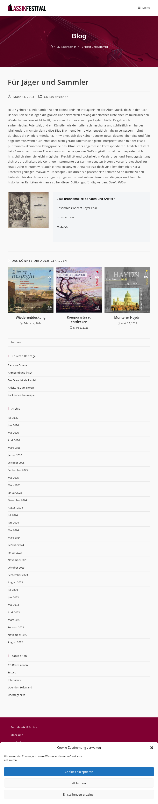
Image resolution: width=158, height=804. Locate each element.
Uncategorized (17, 695)
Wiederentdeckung (30, 317)
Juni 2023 (13, 597)
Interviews (14, 680)
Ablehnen (79, 783)
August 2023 (15, 582)
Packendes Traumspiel (21, 395)
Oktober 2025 (16, 463)
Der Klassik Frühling (24, 727)
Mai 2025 (13, 478)
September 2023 (18, 575)
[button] (152, 748)
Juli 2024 (13, 515)
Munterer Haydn (127, 317)
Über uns (17, 735)
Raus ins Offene (17, 365)
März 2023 (14, 620)
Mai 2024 (13, 530)
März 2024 (14, 537)
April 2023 (14, 612)
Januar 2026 (15, 455)
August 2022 (15, 642)
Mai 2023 (13, 605)
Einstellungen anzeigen (79, 794)
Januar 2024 (15, 552)
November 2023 (17, 560)
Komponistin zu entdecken (79, 319)
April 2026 (14, 440)
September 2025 (18, 470)
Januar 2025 (15, 493)
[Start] (51, 47)
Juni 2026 (13, 425)
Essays (12, 672)
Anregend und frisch (20, 372)
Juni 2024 (13, 522)
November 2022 (17, 635)
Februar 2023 (16, 627)
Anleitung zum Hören (21, 387)
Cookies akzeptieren (79, 772)
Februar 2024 (16, 545)
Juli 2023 (13, 590)
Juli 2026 (13, 418)
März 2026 (14, 447)
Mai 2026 (13, 432)
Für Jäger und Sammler (94, 47)
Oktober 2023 (16, 567)
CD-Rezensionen (56, 97)
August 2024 (15, 507)
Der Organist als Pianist (22, 380)
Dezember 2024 (17, 500)
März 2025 (14, 485)
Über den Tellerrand (20, 687)
